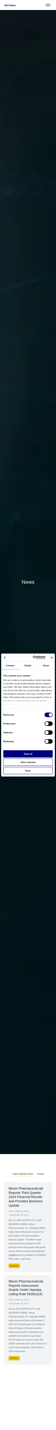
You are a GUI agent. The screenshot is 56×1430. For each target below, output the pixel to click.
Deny (28, 770)
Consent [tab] (10, 665)
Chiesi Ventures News (22, 1174)
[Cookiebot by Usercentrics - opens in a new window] (34, 657)
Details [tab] (28, 665)
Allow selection (28, 762)
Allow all (28, 754)
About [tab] (46, 665)
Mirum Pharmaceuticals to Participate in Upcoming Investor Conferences (28, 1378)
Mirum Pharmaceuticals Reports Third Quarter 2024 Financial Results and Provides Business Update (26, 1197)
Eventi (41, 1174)
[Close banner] (52, 658)
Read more (14, 1266)
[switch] (49, 723)
